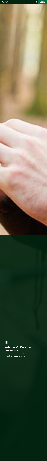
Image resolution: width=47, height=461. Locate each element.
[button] (34, 2)
